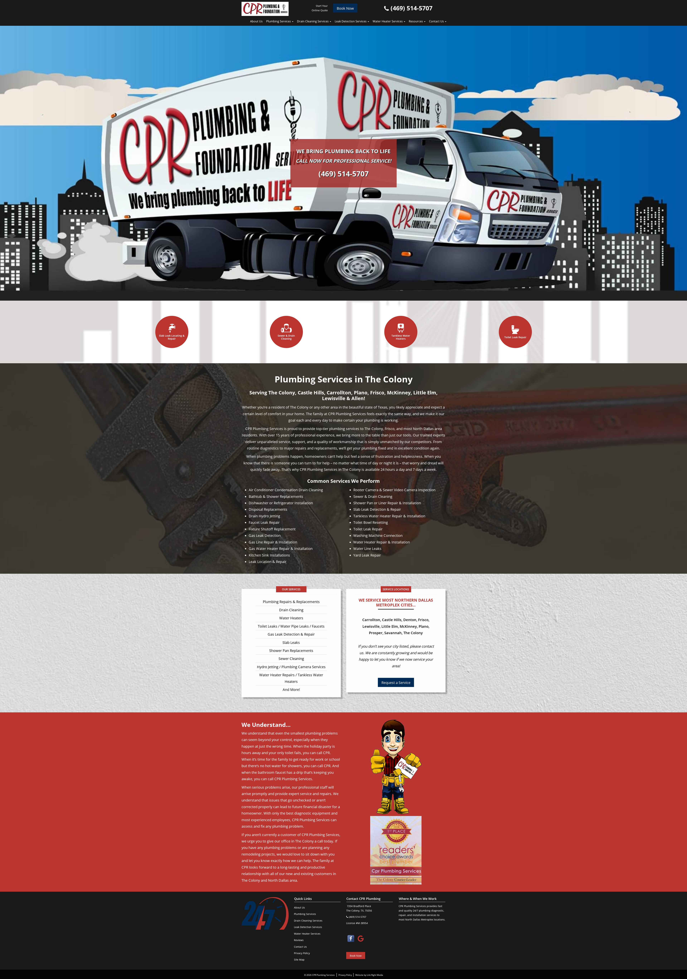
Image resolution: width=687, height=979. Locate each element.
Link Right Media (375, 974)
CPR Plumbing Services (323, 974)
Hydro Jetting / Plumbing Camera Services (291, 666)
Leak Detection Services (351, 21)
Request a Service (395, 682)
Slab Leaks (291, 642)
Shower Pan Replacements (291, 650)
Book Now (345, 8)
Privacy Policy (302, 953)
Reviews (299, 940)
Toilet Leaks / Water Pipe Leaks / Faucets (291, 626)
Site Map (299, 959)
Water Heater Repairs (277, 674)
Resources (416, 21)
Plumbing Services (279, 21)
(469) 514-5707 (410, 8)
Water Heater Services (388, 21)
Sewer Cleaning (291, 658)
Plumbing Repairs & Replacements (291, 601)
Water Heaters (291, 617)
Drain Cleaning (291, 609)
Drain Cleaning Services (313, 21)
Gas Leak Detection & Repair (291, 634)
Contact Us (437, 21)
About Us (256, 21)
